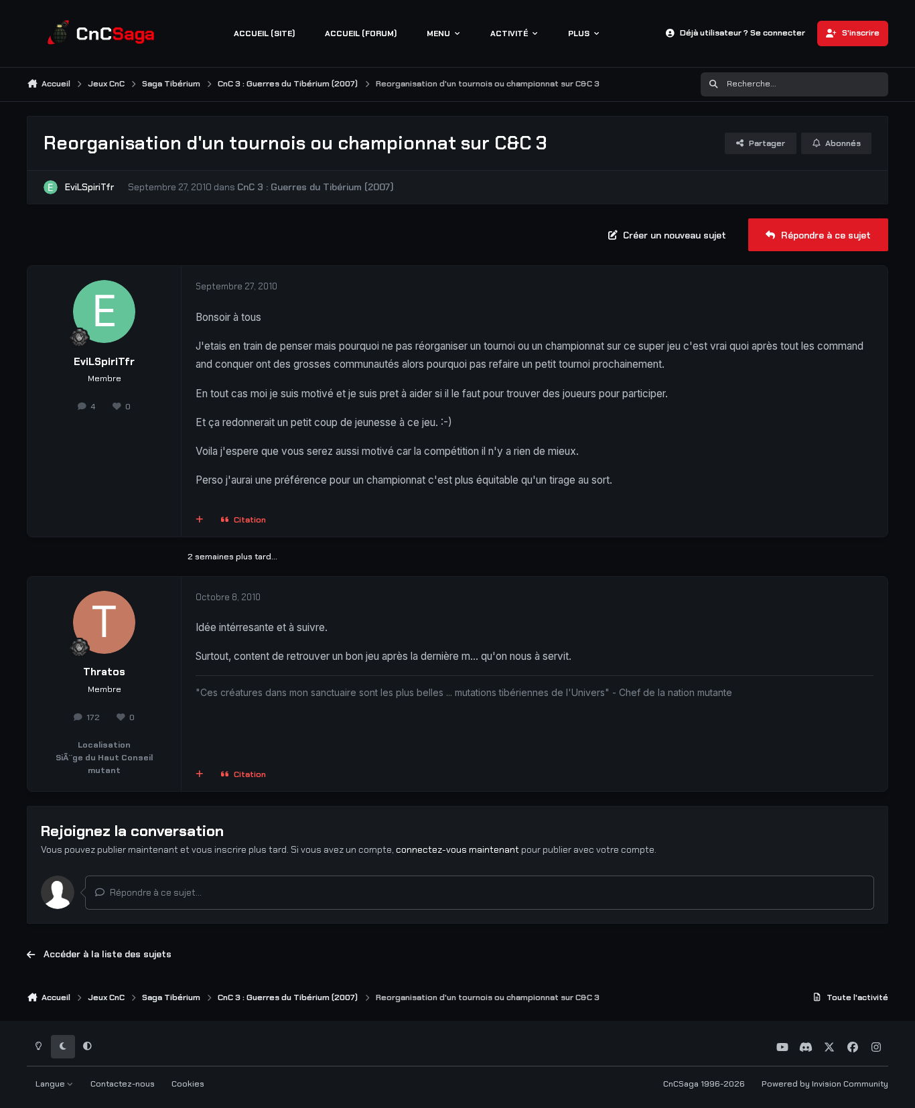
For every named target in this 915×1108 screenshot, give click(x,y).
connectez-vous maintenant (457, 849)
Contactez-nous (122, 1084)
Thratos (104, 672)
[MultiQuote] (199, 520)
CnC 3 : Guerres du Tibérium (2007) (315, 187)
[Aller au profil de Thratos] (104, 622)
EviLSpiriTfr (89, 187)
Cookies (187, 1084)
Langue (51, 1084)
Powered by (825, 1084)
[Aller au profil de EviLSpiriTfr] (51, 187)
